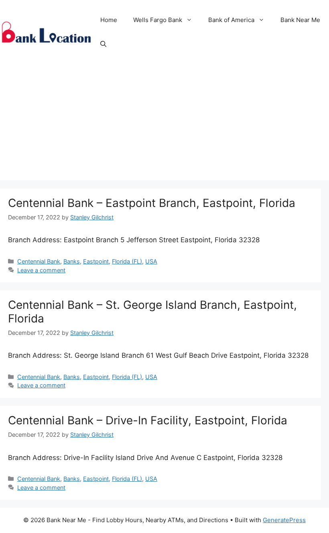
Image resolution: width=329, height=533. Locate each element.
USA (151, 261)
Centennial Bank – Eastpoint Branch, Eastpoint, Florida (151, 203)
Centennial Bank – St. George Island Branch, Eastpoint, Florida (152, 311)
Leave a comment (41, 270)
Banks (71, 261)
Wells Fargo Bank (157, 20)
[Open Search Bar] (103, 44)
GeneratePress (284, 520)
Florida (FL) (127, 261)
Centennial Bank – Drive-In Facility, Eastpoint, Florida (147, 420)
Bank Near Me (300, 20)
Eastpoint (96, 261)
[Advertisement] (164, 124)
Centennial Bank (38, 261)
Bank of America (231, 20)
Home (108, 20)
